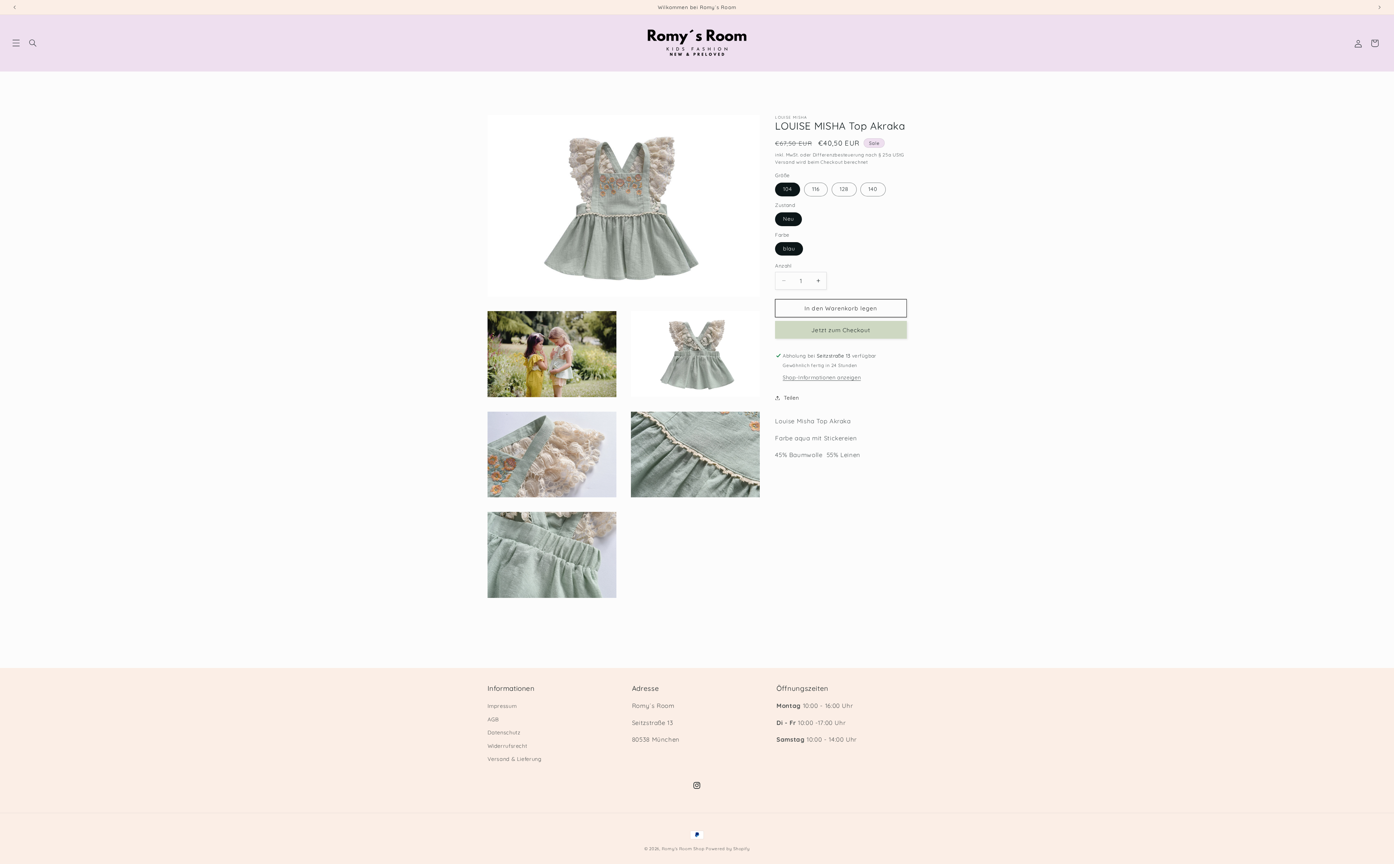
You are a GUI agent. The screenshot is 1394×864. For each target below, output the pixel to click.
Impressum (502, 705)
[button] (16, 43)
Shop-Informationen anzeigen (822, 377)
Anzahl (783, 265)
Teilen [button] (791, 397)
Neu (788, 218)
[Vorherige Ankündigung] (15, 7)
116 (816, 189)
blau (789, 248)
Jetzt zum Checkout (840, 330)
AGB (493, 719)
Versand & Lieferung (515, 758)
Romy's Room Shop (683, 848)
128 (844, 189)
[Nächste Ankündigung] (1379, 7)
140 (872, 189)
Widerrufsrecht (507, 745)
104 (787, 189)
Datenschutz (504, 732)
